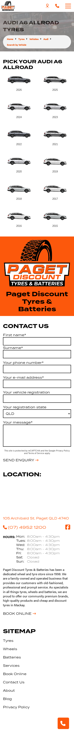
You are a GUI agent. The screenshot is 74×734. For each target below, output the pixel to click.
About (9, 690)
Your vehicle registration (26, 392)
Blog (7, 699)
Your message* (18, 422)
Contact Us (13, 682)
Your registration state (24, 407)
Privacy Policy (63, 450)
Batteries (12, 657)
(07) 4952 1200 (27, 527)
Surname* (13, 348)
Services (11, 665)
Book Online (17, 613)
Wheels (10, 649)
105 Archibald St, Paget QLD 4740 (36, 518)
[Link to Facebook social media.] (68, 527)
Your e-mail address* (23, 377)
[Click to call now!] (57, 6)
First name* (14, 335)
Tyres (8, 640)
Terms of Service (36, 453)
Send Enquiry (18, 460)
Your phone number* (23, 362)
